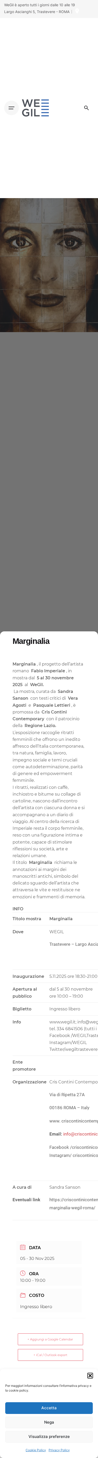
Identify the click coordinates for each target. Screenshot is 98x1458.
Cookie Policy (36, 1450)
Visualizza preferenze (49, 1436)
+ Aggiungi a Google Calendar (50, 1339)
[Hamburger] (11, 108)
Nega (49, 1422)
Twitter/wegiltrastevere (73, 1049)
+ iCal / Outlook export (50, 1355)
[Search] (86, 108)
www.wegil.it (62, 1021)
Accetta (49, 1407)
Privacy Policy (59, 1450)
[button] (90, 1375)
